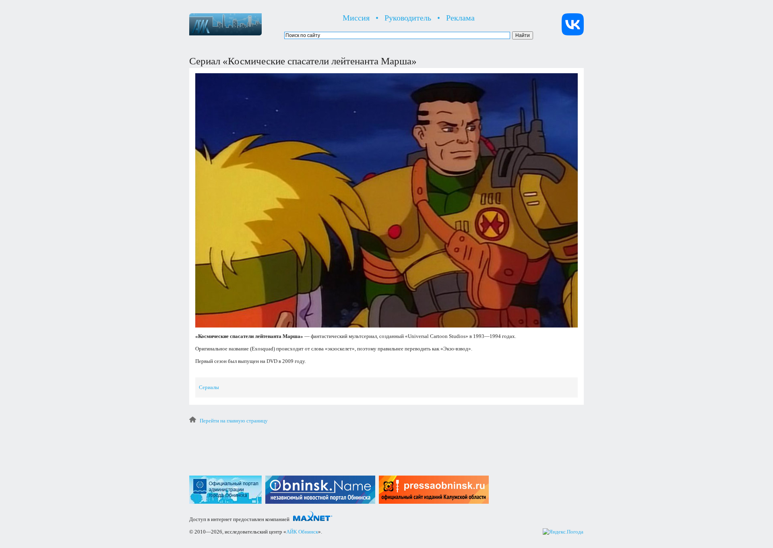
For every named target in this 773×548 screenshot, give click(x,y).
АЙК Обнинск (302, 532)
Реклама (460, 17)
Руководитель (407, 17)
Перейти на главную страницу (234, 421)
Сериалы (209, 387)
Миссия (356, 17)
